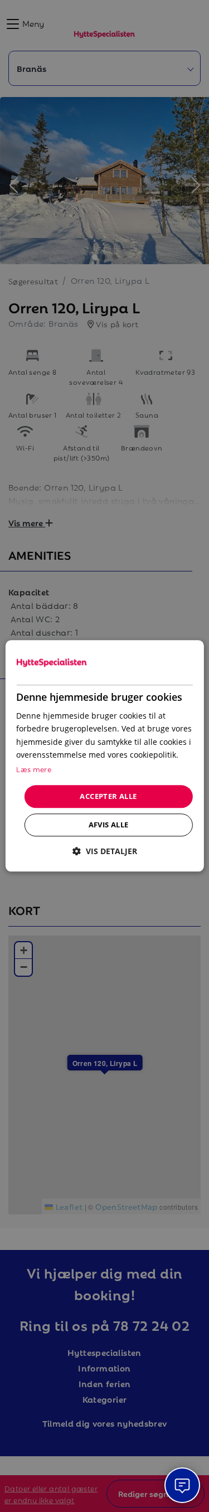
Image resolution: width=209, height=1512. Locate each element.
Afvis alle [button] (109, 825)
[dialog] (104, 755)
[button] (104, 851)
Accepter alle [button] (108, 796)
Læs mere (33, 768)
